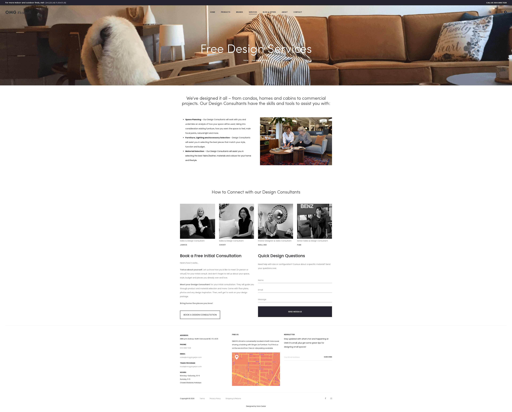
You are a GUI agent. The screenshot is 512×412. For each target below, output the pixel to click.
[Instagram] (331, 398)
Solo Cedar (261, 406)
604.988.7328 (185, 348)
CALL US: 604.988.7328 (496, 2)
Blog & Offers (269, 12)
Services (253, 12)
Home (212, 12)
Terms (202, 398)
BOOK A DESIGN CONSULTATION (200, 314)
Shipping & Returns (233, 398)
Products (225, 12)
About (285, 12)
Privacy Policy (215, 398)
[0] (502, 12)
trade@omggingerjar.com (191, 366)
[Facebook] (325, 398)
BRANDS (239, 12)
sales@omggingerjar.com (191, 357)
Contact (297, 12)
